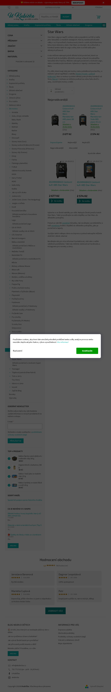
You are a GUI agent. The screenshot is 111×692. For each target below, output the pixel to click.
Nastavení (17, 350)
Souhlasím (87, 350)
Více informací (62, 342)
